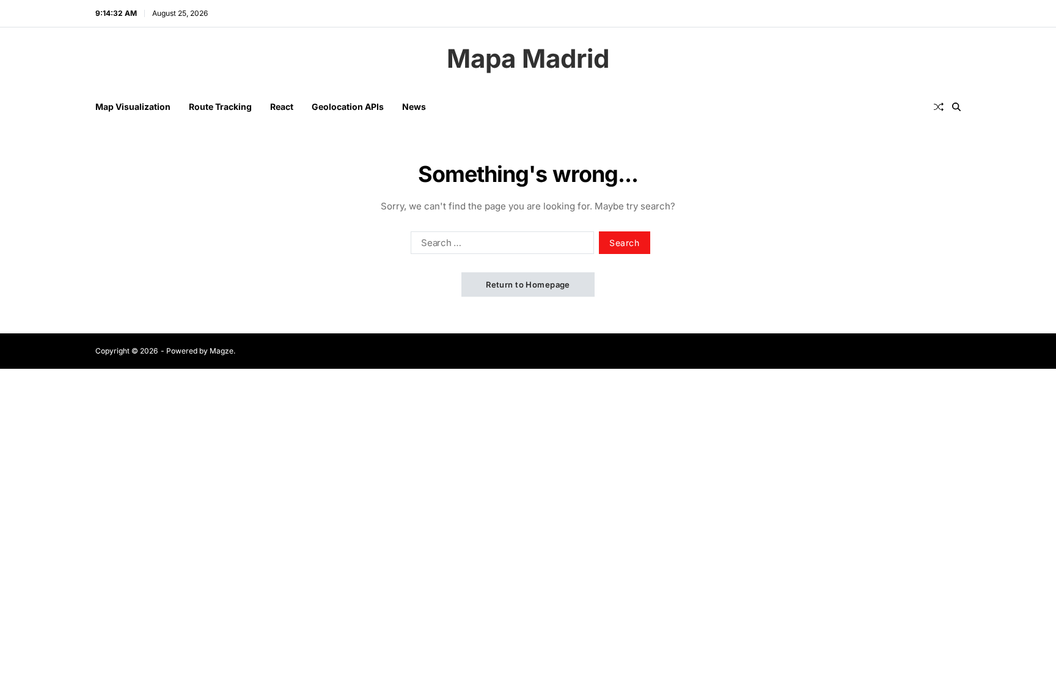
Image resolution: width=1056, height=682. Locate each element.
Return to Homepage (528, 284)
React (281, 106)
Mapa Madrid (528, 58)
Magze (221, 350)
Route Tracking (220, 106)
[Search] (956, 107)
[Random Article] (939, 107)
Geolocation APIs (348, 106)
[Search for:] (500, 244)
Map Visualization (132, 106)
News (414, 106)
